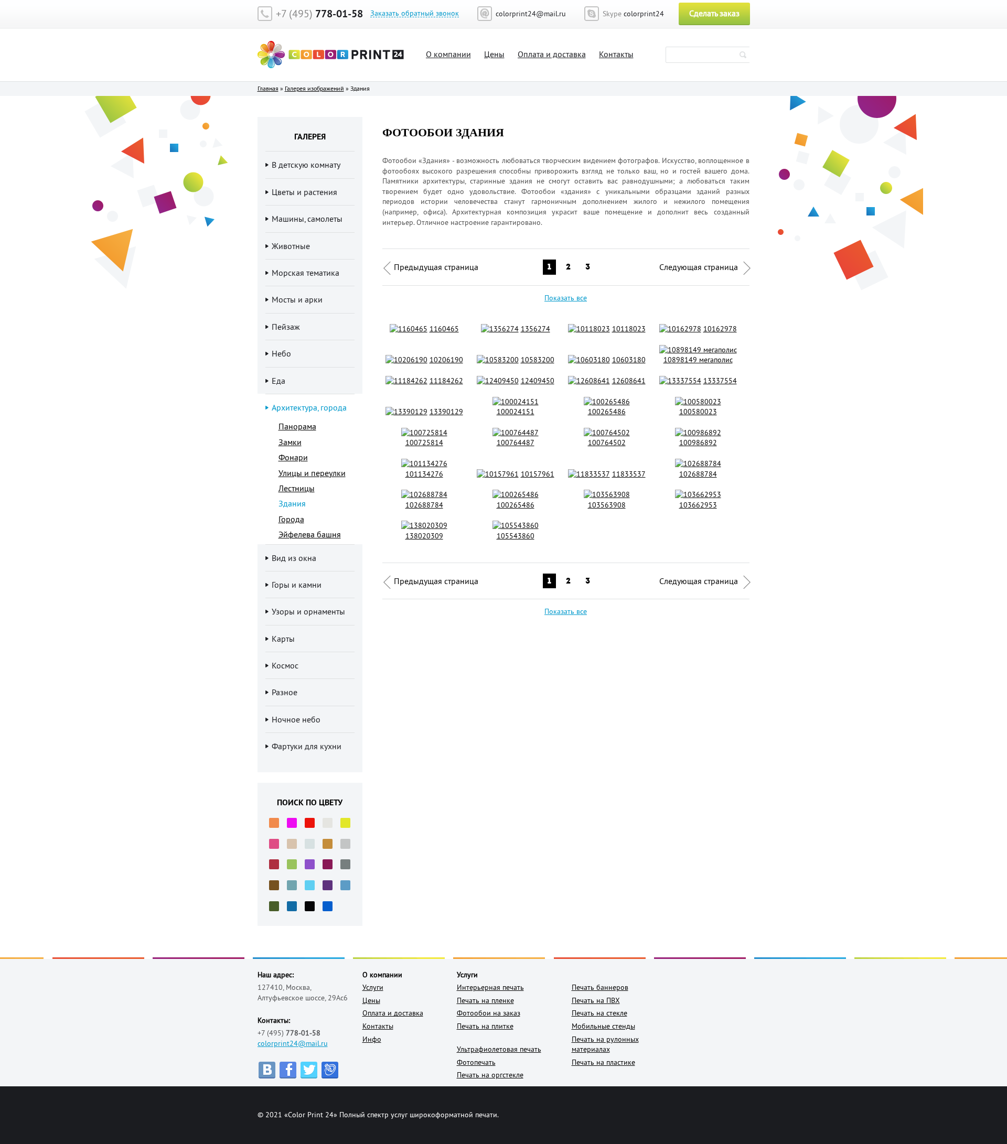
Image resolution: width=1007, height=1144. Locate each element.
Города (291, 519)
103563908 (607, 505)
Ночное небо (296, 719)
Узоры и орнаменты (308, 611)
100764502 (607, 442)
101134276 (424, 474)
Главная (268, 88)
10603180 (629, 359)
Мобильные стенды (603, 1026)
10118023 (629, 328)
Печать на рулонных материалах (605, 1044)
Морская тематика (305, 272)
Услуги (372, 987)
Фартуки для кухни (306, 746)
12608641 (629, 380)
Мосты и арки (297, 299)
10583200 (537, 359)
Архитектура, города (309, 407)
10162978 (720, 328)
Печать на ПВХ (596, 1000)
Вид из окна (294, 558)
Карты (283, 638)
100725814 (424, 442)
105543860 (515, 536)
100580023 (698, 411)
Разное (284, 692)
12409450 (537, 380)
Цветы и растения (304, 192)
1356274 (535, 328)
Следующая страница (698, 267)
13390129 (446, 411)
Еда (278, 380)
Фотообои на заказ (488, 1013)
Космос (285, 665)
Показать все (565, 298)
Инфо (371, 1039)
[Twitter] (309, 1070)
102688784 (698, 474)
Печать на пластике (603, 1062)
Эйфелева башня (309, 534)
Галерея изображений (314, 88)
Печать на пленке (485, 1000)
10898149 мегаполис (698, 359)
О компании (448, 54)
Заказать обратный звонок (414, 13)
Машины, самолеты (307, 218)
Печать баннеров (600, 987)
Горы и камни (297, 584)
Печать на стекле (599, 1013)
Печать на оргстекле (490, 1075)
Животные (291, 246)
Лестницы (296, 488)
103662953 (698, 505)
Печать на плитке (485, 1026)
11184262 (446, 380)
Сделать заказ (714, 13)
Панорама (297, 426)
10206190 (446, 359)
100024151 (515, 411)
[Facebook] (288, 1070)
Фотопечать (476, 1062)
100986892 (698, 442)
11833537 (629, 474)
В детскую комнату (306, 164)
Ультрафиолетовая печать (499, 1049)
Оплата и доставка (552, 54)
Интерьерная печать (490, 987)
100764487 (515, 442)
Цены (494, 54)
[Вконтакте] (267, 1070)
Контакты (616, 54)
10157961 (537, 474)
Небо (281, 353)
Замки (290, 442)
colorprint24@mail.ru (293, 1043)
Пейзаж (286, 326)
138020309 (424, 536)
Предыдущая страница (436, 267)
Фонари (293, 457)
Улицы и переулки (312, 473)
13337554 (720, 380)
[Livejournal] (330, 1070)
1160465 (444, 328)
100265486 (607, 411)
